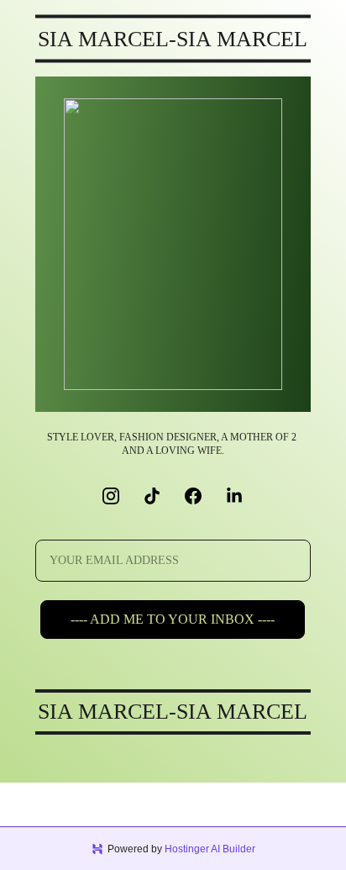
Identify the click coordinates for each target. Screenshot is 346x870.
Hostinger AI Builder (210, 849)
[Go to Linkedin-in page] (234, 496)
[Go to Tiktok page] (160, 496)
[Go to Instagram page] (119, 496)
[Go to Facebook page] (201, 496)
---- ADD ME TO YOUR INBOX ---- (173, 619)
